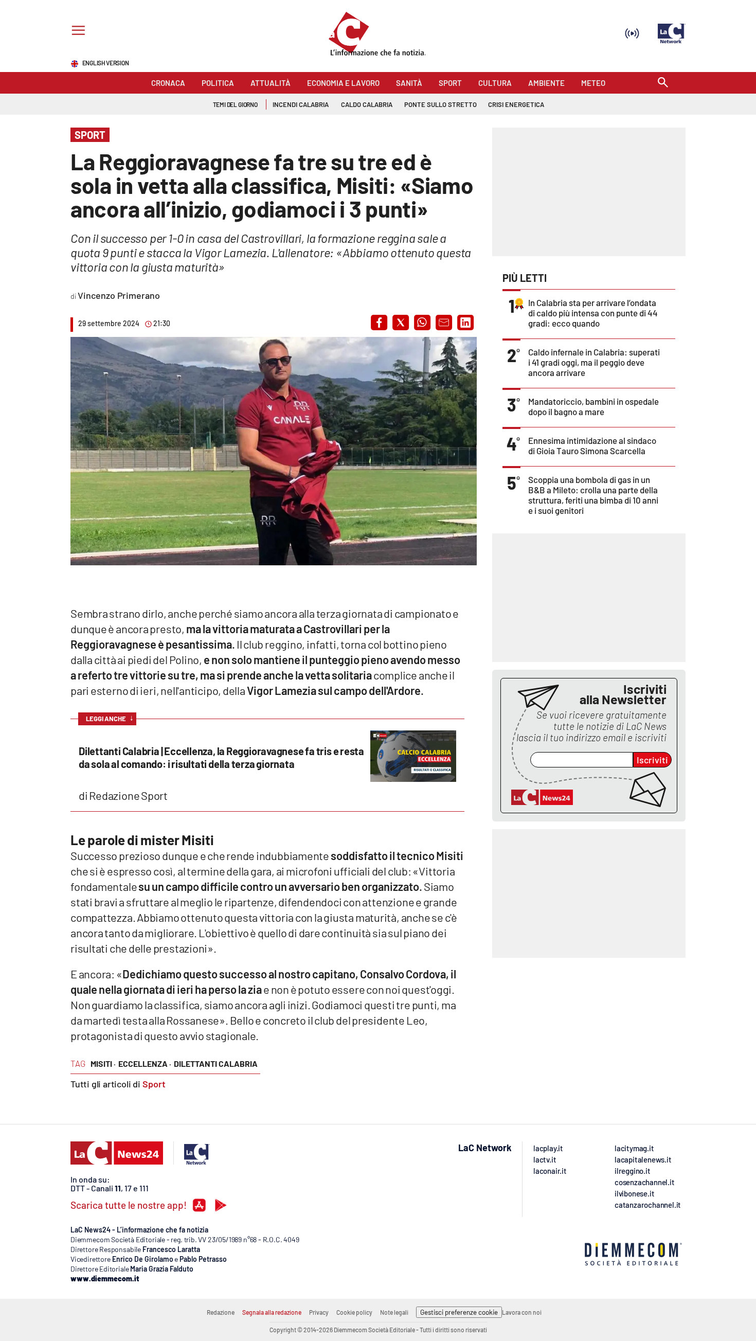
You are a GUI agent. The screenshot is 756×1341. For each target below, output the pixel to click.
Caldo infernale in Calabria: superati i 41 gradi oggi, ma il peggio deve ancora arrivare (594, 362)
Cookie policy (354, 1312)
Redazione (221, 1312)
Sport (154, 1083)
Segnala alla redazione (271, 1312)
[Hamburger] (76, 32)
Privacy (319, 1312)
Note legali (394, 1312)
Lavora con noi (522, 1312)
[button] (379, 322)
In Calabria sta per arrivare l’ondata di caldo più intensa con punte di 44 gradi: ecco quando (593, 312)
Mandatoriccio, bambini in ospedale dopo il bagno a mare (593, 406)
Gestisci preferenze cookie (459, 1312)
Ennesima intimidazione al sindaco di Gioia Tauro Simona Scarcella (592, 445)
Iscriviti (652, 759)
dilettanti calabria (216, 1063)
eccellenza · (144, 1063)
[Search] (663, 83)
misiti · (103, 1063)
